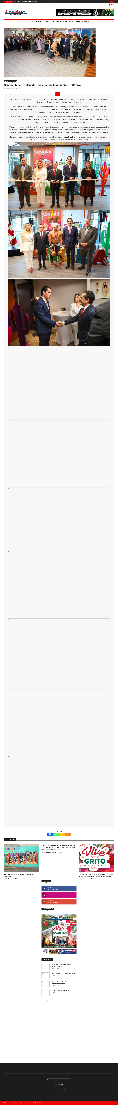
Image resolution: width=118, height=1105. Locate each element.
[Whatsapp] (56, 834)
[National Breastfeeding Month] (46, 993)
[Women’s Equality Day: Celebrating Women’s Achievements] (46, 984)
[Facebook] (50, 834)
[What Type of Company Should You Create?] (46, 975)
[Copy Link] (62, 834)
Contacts (55, 5)
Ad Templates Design (46, 5)
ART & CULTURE (7, 81)
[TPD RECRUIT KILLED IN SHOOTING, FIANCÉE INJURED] (46, 967)
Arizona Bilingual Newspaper (50, 852)
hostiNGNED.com (39, 1103)
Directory (17, 5)
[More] (68, 834)
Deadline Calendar (35, 5)
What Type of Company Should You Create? (64, 973)
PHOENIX (38, 21)
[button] (111, 2)
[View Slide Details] (59, 1024)
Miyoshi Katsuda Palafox (11, 879)
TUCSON (45, 21)
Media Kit (27, 5)
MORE (77, 21)
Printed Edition (68, 21)
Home (32, 21)
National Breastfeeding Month (22, 1)
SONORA (58, 21)
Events (22, 5)
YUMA (52, 21)
